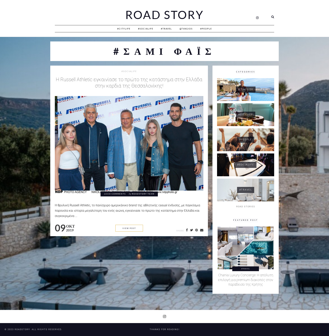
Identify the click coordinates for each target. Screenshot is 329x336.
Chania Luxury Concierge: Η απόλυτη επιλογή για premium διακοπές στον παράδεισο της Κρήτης (245, 279)
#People (206, 28)
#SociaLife (145, 28)
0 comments (117, 194)
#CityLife (123, 28)
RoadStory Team (143, 194)
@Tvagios (186, 28)
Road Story (164, 15)
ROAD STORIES (245, 206)
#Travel (166, 28)
